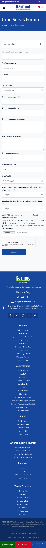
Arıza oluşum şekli (9, 164)
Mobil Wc (23, 374)
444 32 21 (40, 2)
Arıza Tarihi (6, 176)
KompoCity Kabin (23, 501)
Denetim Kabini (23, 411)
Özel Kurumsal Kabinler (23, 397)
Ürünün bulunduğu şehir (11, 96)
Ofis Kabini (23, 394)
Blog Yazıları (14, 533)
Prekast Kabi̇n (23, 511)
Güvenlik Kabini (23, 370)
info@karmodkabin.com (10, 2)
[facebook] (10, 315)
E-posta (5, 74)
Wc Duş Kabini (23, 390)
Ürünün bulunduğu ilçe (10, 108)
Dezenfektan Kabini (23, 380)
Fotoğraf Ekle (7, 228)
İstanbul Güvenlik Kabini (23, 457)
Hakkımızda (23, 468)
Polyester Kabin (23, 330)
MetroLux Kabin (23, 504)
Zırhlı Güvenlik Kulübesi (23, 347)
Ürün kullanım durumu (10, 153)
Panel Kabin (23, 343)
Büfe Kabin (23, 387)
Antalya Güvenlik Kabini (23, 454)
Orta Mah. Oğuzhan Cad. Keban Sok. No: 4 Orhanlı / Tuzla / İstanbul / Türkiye (25, 307)
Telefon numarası (9, 63)
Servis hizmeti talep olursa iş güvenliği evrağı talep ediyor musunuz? (22, 188)
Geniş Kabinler (23, 384)
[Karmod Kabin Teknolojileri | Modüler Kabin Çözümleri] (23, 7)
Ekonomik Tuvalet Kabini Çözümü (23, 404)
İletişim (25, 537)
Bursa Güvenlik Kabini (23, 451)
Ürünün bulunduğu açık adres (13, 119)
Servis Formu (32, 533)
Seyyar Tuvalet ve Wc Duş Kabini (23, 337)
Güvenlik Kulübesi (23, 424)
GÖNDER (14, 252)
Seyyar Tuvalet (23, 434)
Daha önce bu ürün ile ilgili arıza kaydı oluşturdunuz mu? (22, 202)
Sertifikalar (23, 478)
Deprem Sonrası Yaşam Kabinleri (23, 400)
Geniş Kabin (23, 333)
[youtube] (35, 315)
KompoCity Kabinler (23, 353)
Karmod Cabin (34, 537)
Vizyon (23, 471)
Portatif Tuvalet (23, 428)
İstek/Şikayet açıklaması (11, 136)
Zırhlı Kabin (23, 377)
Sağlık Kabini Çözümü (23, 407)
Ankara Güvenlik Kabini (23, 447)
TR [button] (42, 7)
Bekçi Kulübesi (23, 421)
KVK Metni (22, 533)
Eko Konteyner (23, 507)
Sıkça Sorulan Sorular (23, 474)
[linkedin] (29, 315)
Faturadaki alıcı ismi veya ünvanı (15, 51)
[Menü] (3, 7)
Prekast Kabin (23, 350)
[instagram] (22, 315)
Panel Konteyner (23, 360)
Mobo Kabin (23, 431)
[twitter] (16, 315)
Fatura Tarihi (7, 85)
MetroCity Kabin (23, 340)
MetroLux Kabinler (23, 357)
